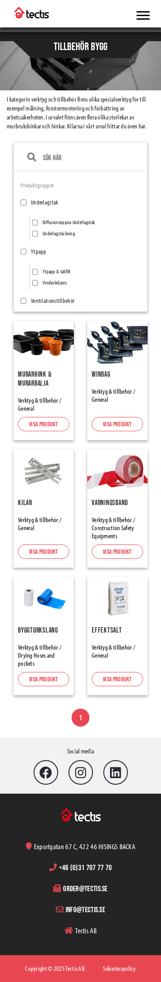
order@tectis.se (85, 888)
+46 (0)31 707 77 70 (85, 867)
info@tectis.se (85, 909)
